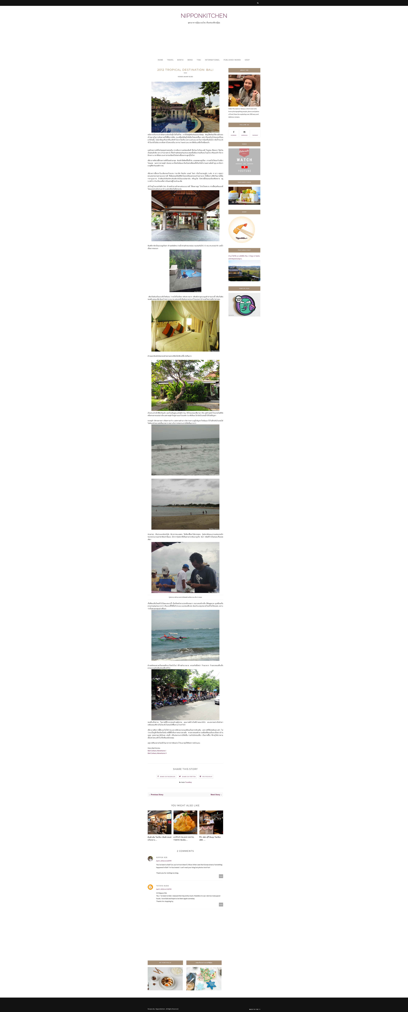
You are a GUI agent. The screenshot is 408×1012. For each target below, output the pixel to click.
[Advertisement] (64, 43)
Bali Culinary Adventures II (157, 753)
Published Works (232, 60)
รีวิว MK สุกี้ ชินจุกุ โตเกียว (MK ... (210, 838)
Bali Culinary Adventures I (157, 751)
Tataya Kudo (162, 886)
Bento (180, 60)
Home (160, 60)
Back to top (254, 1009)
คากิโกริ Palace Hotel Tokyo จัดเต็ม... (184, 838)
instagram (244, 135)
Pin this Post (207, 776)
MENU (190, 60)
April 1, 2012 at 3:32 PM (163, 889)
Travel (170, 60)
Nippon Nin (161, 857)
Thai (199, 60)
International (212, 60)
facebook (233, 135)
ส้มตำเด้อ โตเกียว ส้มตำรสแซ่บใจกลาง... (159, 838)
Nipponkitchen (204, 15)
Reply (221, 876)
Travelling (188, 782)
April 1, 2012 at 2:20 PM (163, 861)
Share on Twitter (189, 776)
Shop (247, 60)
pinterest (255, 135)
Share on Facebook (167, 776)
